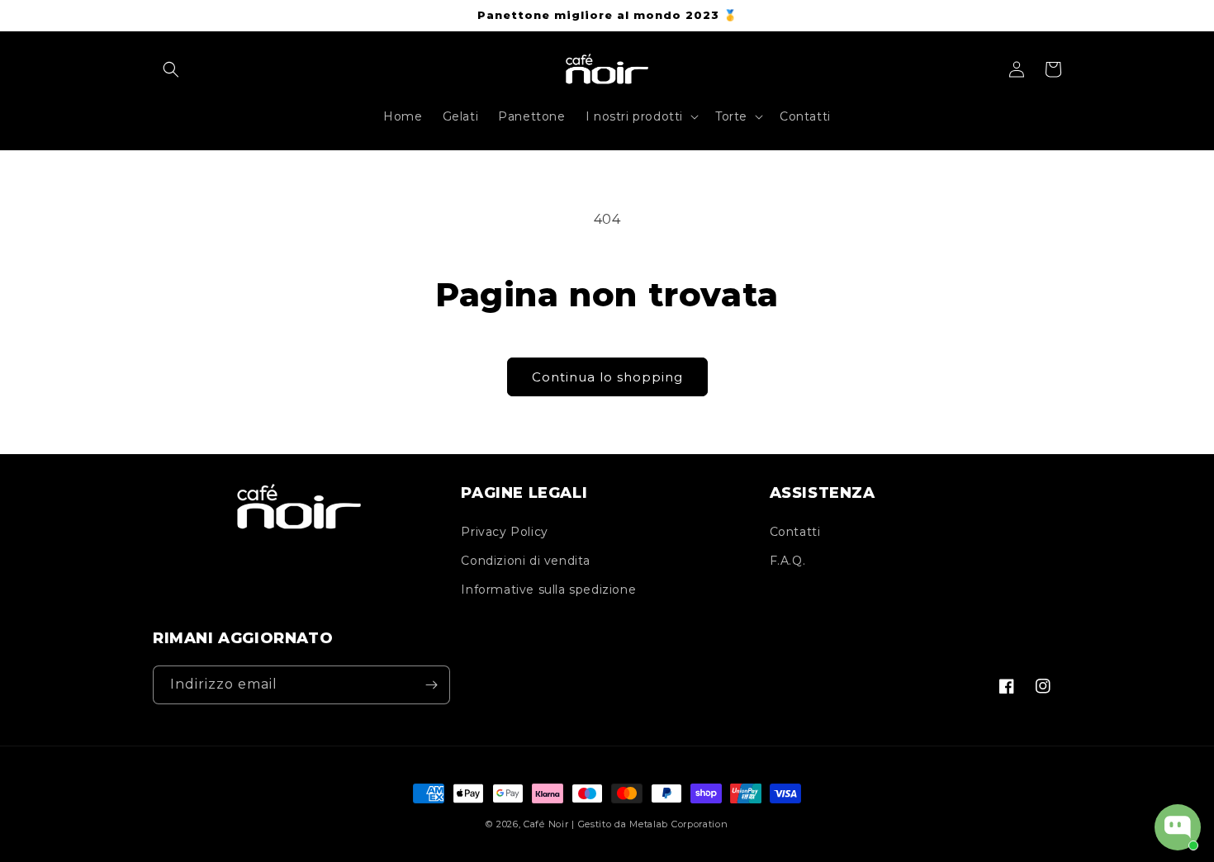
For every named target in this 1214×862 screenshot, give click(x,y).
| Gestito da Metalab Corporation (649, 824)
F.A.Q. (788, 560)
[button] (171, 69)
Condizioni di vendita (525, 560)
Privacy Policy (504, 531)
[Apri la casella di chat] (1178, 827)
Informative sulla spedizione (548, 589)
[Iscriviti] (431, 684)
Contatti (795, 531)
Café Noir (546, 824)
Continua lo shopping (607, 377)
